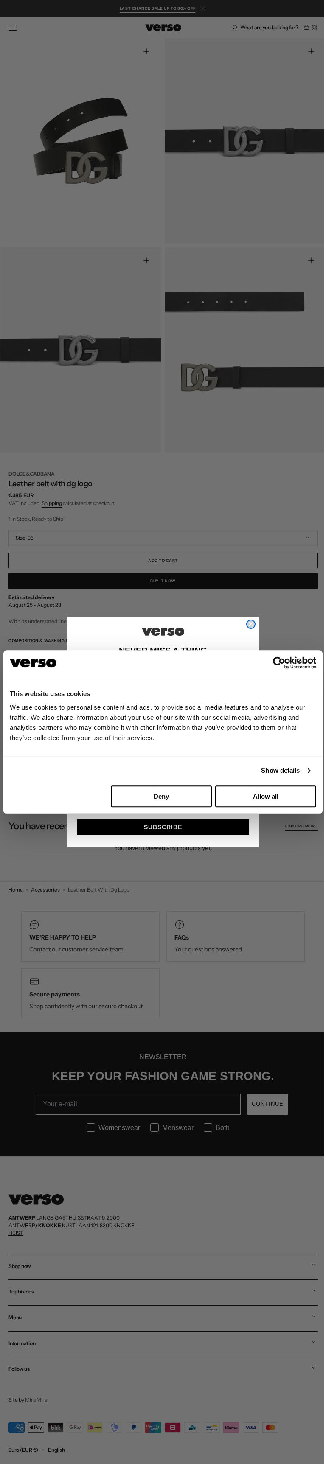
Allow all (265, 796)
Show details (280, 770)
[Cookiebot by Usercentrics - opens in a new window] (279, 662)
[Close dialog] (248, 624)
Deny (161, 796)
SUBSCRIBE (160, 827)
